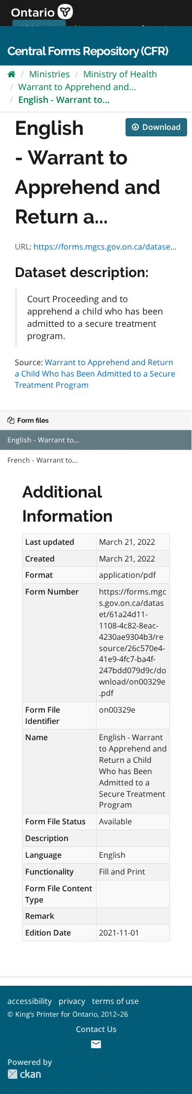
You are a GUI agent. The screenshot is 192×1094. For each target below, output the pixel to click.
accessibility (29, 1001)
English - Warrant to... (64, 99)
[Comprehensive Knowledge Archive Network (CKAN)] (24, 1074)
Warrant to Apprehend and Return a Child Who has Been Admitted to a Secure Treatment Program (95, 373)
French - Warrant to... (42, 460)
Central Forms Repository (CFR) (87, 51)
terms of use (115, 1001)
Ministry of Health (120, 74)
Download (160, 127)
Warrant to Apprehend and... (77, 87)
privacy (72, 1001)
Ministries (49, 74)
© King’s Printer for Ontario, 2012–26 (67, 1014)
